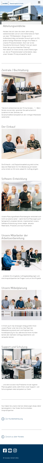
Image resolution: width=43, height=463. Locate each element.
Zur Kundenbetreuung (14, 418)
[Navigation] (39, 2)
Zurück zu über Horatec (14, 436)
